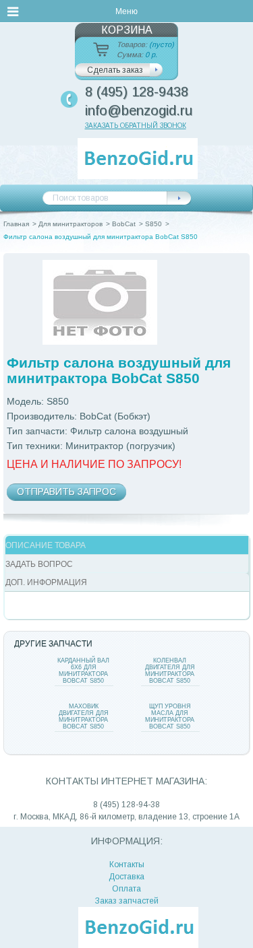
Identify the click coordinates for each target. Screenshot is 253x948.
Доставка (126, 876)
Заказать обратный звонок (135, 125)
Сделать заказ (115, 70)
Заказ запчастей (127, 901)
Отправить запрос (66, 491)
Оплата (126, 888)
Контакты (126, 864)
